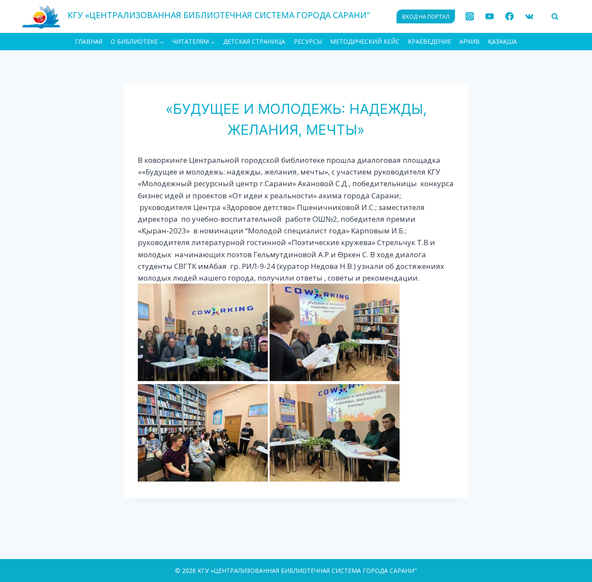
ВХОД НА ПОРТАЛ (425, 16)
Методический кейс (365, 41)
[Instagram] (470, 16)
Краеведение (429, 41)
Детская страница (254, 41)
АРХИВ (469, 41)
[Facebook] (509, 16)
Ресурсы (308, 41)
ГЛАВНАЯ (88, 41)
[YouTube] (489, 16)
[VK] (529, 16)
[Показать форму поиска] (554, 16)
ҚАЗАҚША (502, 41)
